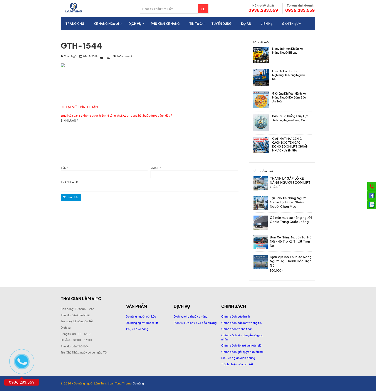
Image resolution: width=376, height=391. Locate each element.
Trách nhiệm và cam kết (237, 364)
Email (156, 168)
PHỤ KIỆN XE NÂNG (165, 24)
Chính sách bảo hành (235, 316)
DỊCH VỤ (135, 24)
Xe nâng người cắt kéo (141, 316)
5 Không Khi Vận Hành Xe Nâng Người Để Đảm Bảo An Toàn (289, 97)
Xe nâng (138, 383)
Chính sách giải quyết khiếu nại (242, 352)
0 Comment (124, 56)
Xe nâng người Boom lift (142, 323)
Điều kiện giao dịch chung (238, 358)
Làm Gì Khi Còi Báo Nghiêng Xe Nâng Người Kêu (288, 75)
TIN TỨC (195, 24)
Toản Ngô (70, 56)
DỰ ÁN (246, 24)
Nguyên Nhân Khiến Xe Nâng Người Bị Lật (287, 50)
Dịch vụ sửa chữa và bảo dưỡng (195, 323)
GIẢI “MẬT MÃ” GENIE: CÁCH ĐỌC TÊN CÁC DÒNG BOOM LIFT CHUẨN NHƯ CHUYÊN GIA (290, 144)
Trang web (69, 182)
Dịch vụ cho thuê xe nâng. (191, 316)
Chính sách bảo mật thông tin (241, 323)
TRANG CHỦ (74, 24)
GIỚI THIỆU (290, 24)
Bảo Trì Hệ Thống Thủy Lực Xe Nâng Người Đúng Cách (290, 118)
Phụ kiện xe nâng (137, 329)
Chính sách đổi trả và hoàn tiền (242, 345)
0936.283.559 (263, 10)
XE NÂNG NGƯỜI (106, 24)
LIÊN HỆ (266, 24)
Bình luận (69, 120)
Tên (64, 168)
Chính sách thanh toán (236, 329)
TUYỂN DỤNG (222, 24)
